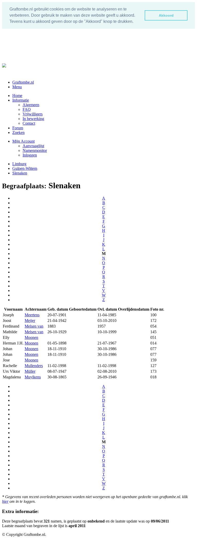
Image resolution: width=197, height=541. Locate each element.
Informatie (20, 100)
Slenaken (19, 173)
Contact (29, 123)
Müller (30, 371)
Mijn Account (23, 141)
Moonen (31, 337)
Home (17, 95)
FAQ (27, 109)
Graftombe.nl (23, 82)
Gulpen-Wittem (24, 168)
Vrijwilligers (33, 114)
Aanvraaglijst (33, 146)
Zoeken (18, 132)
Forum (17, 128)
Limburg (19, 164)
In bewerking (33, 118)
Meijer (30, 320)
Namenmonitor (35, 150)
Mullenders (34, 365)
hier (5, 501)
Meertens (32, 315)
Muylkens (33, 377)
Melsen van (34, 326)
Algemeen (31, 105)
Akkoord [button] (166, 15)
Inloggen (30, 155)
